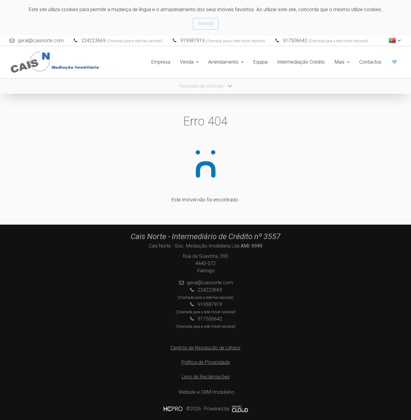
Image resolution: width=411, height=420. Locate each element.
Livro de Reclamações (206, 377)
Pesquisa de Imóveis (201, 86)
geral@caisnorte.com (41, 40)
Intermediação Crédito (301, 62)
